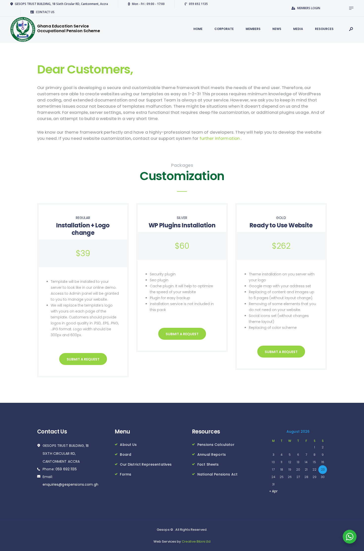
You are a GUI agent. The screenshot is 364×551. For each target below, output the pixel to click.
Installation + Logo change (83, 229)
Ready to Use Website (281, 225)
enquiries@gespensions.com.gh (70, 484)
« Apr (273, 491)
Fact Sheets (208, 464)
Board (125, 454)
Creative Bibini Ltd (196, 541)
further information (220, 138)
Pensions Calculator (215, 444)
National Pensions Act (217, 474)
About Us (128, 444)
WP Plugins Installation (182, 225)
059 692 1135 (66, 469)
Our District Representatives (146, 464)
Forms (125, 474)
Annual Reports (211, 454)
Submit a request (83, 359)
